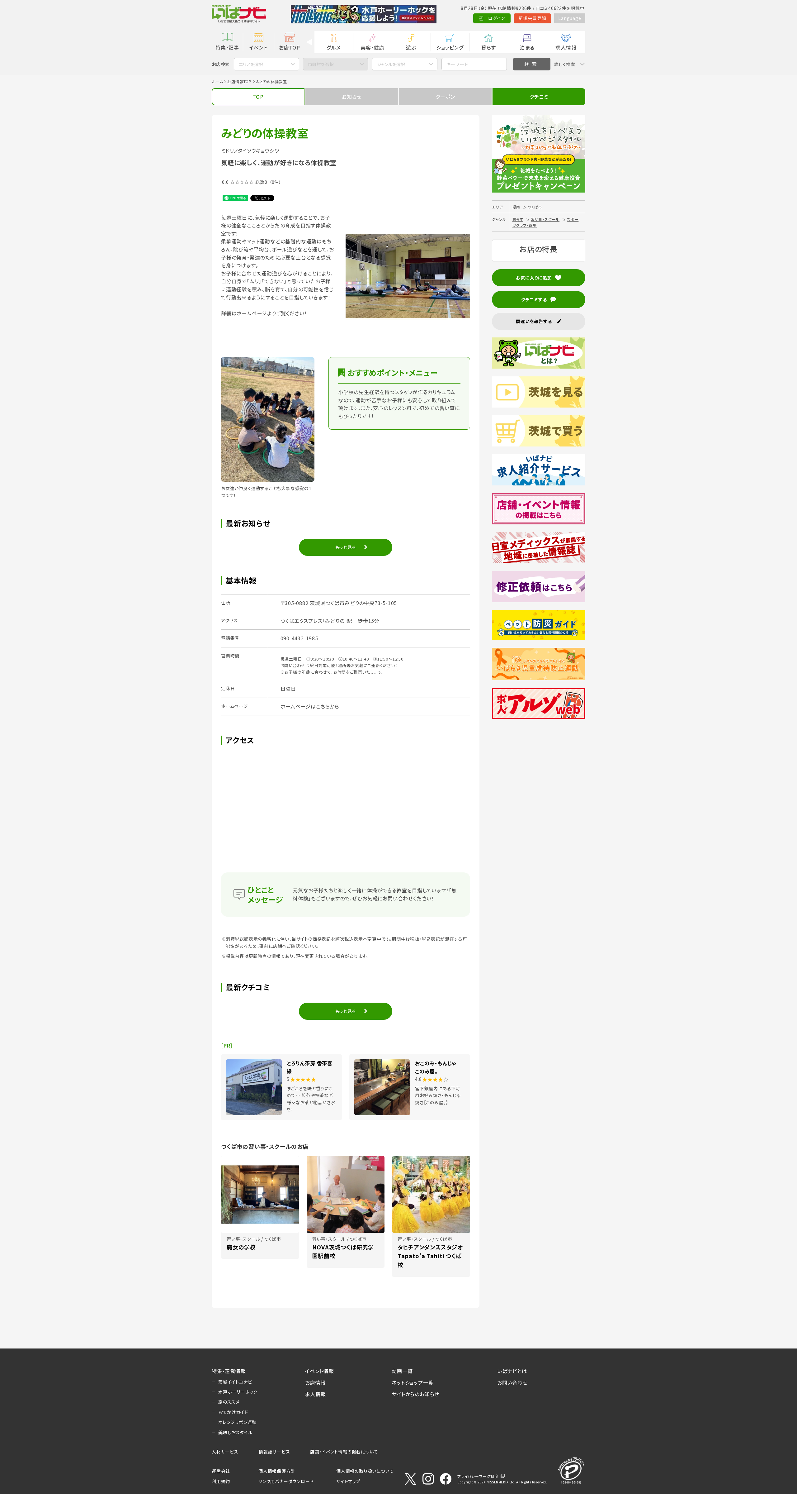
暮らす (488, 47)
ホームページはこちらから (310, 706)
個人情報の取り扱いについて (365, 1471)
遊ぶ (411, 47)
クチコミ (539, 96)
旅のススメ (229, 1402)
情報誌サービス (274, 1452)
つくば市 (535, 206)
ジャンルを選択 (391, 64)
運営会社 (221, 1471)
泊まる (527, 47)
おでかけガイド (233, 1412)
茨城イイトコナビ (235, 1382)
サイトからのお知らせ (415, 1394)
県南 (516, 206)
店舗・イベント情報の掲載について (344, 1452)
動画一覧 (402, 1371)
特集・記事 (227, 47)
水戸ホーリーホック (237, 1392)
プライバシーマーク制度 (477, 1476)
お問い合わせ (512, 1382)
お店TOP (289, 47)
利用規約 (221, 1481)
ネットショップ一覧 (412, 1382)
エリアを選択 (251, 64)
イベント (258, 47)
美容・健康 (372, 47)
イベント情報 (319, 1371)
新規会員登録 (532, 18)
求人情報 (565, 47)
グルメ (334, 47)
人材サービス (225, 1452)
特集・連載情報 (229, 1371)
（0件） (275, 182)
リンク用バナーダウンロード (286, 1481)
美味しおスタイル (235, 1432)
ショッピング (450, 47)
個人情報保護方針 (276, 1471)
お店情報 (315, 1382)
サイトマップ (348, 1481)
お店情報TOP (239, 81)
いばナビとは (512, 1371)
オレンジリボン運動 (237, 1422)
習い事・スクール (545, 219)
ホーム (217, 81)
